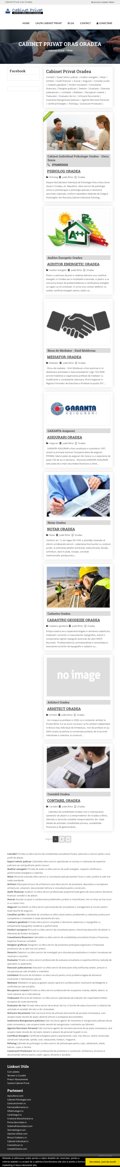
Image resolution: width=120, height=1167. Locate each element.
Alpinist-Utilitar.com (17, 1133)
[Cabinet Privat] (24, 10)
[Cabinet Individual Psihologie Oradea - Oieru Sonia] (78, 132)
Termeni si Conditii (16, 1075)
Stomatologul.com (16, 1129)
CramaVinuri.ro (15, 1145)
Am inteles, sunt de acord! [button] (103, 1162)
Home (26, 23)
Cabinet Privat (56, 50)
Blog (71, 23)
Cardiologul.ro (14, 1114)
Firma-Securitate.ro (17, 1122)
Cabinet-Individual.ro (17, 1141)
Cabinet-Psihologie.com (19, 1099)
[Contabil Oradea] (78, 767)
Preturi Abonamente (17, 1079)
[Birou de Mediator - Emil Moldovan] (78, 323)
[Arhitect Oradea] (78, 677)
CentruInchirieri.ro (16, 1103)
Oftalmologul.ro (15, 1110)
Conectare (105, 23)
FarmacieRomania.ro (17, 1107)
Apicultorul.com (15, 1095)
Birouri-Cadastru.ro (17, 1137)
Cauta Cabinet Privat (48, 23)
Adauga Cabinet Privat (103, 2)
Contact (85, 23)
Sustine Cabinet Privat (18, 1083)
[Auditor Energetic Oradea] (78, 230)
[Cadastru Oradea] (78, 587)
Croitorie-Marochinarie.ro (20, 1118)
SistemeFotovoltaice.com (19, 1126)
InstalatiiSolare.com (17, 1148)
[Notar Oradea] (78, 495)
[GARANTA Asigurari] (78, 410)
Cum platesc (13, 1071)
